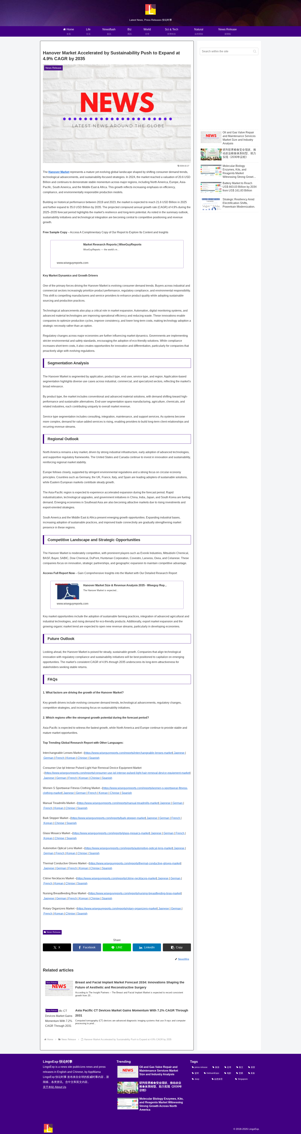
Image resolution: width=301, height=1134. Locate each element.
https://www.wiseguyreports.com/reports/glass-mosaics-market (111, 833)
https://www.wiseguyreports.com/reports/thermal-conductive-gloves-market (135, 863)
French (60, 757)
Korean (71, 757)
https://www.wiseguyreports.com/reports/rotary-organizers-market (117, 908)
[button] (177, 947)
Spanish (93, 757)
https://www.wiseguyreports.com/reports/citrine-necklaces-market (116, 878)
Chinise (82, 757)
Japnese (179, 752)
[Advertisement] (229, 95)
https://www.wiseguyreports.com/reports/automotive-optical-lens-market (128, 848)
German (48, 757)
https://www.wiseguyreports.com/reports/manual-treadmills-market (118, 803)
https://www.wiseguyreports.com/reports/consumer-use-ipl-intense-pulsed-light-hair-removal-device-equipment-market (117, 772)
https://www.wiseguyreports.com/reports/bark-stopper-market (108, 818)
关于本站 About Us (54, 1087)
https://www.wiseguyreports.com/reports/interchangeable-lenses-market (128, 752)
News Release (54, 932)
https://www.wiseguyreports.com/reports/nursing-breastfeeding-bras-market (135, 893)
